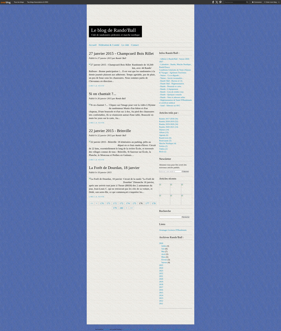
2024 (161, 268)
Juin (163, 249)
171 (108, 203)
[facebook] (213, 2)
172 (115, 203)
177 (147, 203)
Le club (125, 45)
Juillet (163, 246)
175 (134, 203)
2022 (161, 273)
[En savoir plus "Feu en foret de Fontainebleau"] (164, 188)
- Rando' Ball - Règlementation (171, 84)
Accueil (92, 45)
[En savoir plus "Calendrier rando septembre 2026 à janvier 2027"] (186, 199)
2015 (161, 293)
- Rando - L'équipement (168, 89)
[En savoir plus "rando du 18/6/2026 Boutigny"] (164, 199)
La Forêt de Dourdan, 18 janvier (114, 168)
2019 (161, 282)
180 (121, 208)
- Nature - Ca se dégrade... (169, 75)
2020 (161, 279)
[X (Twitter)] (216, 2)
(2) (163, 146)
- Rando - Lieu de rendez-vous (171, 92)
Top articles (127, 329)
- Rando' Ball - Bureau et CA (170, 81)
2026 (161, 243)
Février (164, 260)
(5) (165, 141)
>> (131, 208)
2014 (161, 295)
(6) (163, 135)
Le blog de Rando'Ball (113, 30)
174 (128, 203)
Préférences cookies (180, 329)
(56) (168, 119)
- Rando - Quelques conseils (170, 94)
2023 (161, 271)
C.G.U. (151, 329)
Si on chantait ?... (102, 94)
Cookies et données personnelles (164, 329)
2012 (161, 301)
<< (91, 203)
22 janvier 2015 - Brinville (110, 131)
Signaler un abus (142, 329)
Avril (163, 254)
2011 (161, 303)
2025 (161, 265)
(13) (163, 132)
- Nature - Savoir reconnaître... (171, 78)
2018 (161, 284)
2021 (161, 276)
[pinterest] (220, 2)
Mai (163, 251)
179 (115, 208)
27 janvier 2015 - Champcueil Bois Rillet (121, 53)
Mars (163, 257)
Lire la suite (96, 86)
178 (154, 203)
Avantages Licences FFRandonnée (173, 230)
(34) (168, 124)
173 (121, 203)
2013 (161, 298)
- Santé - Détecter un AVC (169, 105)
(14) (168, 127)
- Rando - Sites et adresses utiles (172, 97)
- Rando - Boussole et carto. (170, 86)
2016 (161, 290)
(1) (162, 152)
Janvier (164, 262)
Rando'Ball (106, 329)
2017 (161, 287)
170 (102, 203)
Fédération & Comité (109, 45)
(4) (167, 143)
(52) (168, 121)
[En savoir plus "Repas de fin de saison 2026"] (186, 188)
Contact (135, 45)
